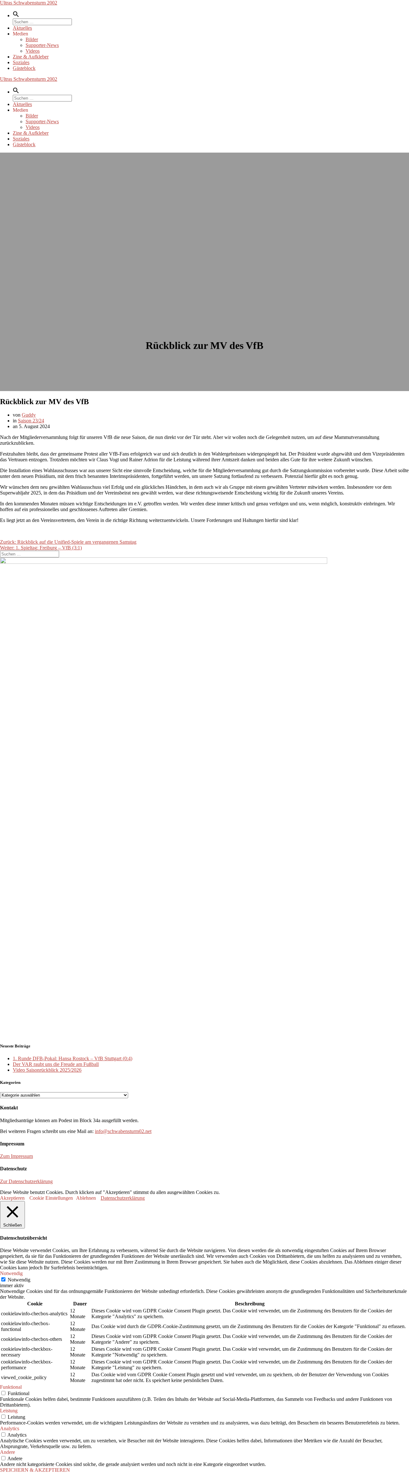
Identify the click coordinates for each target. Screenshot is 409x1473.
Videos (33, 51)
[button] (16, 15)
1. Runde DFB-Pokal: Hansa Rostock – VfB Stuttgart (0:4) (72, 1058)
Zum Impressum (16, 1156)
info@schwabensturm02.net (123, 1131)
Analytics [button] (9, 1428)
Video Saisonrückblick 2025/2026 (47, 1070)
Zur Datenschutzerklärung (26, 1181)
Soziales (21, 62)
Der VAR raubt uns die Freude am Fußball (56, 1064)
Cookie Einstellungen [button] (51, 1198)
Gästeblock (24, 68)
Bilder (32, 39)
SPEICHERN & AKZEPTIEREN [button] (35, 1470)
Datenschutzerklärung (123, 1198)
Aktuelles (22, 28)
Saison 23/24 (31, 420)
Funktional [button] (11, 1387)
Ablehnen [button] (86, 1198)
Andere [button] (7, 1452)
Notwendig (19, 1279)
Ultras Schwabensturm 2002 (28, 2)
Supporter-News (42, 45)
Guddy (29, 415)
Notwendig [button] (11, 1273)
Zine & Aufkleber (31, 56)
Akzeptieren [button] (12, 1198)
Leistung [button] (9, 1410)
